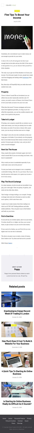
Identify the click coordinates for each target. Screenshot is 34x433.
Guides (17, 10)
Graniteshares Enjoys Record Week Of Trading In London (17, 312)
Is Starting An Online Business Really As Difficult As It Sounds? (17, 402)
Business (7, 325)
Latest (10, 418)
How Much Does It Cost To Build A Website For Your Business (17, 342)
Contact (20, 421)
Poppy (17, 269)
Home (4, 418)
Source (10, 243)
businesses (26, 77)
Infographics (16, 355)
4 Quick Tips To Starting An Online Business (17, 372)
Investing (8, 295)
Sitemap (19, 423)
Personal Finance (19, 418)
